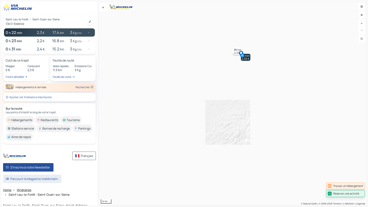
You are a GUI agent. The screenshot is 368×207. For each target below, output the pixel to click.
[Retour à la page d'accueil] (18, 7)
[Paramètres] (361, 15)
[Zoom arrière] (361, 30)
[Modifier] (89, 21)
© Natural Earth (309, 203)
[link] (345, 185)
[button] (245, 57)
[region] (232, 103)
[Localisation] (361, 38)
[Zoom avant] (361, 23)
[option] (20, 120)
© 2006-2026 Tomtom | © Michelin (336, 203)
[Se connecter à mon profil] (361, 6)
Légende (360, 203)
